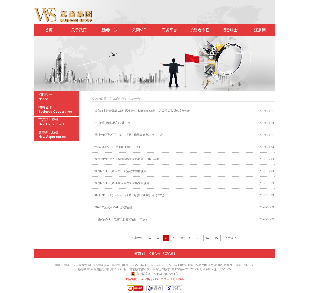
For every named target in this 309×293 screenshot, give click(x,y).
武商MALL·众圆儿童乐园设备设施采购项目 (121, 183)
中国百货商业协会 (172, 279)
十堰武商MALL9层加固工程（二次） (117, 147)
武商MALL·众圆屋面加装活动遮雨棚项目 (120, 171)
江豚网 (260, 30)
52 (216, 237)
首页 (49, 30)
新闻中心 (109, 30)
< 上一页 (137, 237)
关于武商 (79, 30)
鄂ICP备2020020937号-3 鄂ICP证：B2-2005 (201, 269)
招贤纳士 (230, 30)
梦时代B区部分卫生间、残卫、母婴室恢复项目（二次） (130, 195)
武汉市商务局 (149, 279)
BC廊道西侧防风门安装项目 (112, 123)
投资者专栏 (199, 30)
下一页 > (230, 237)
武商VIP (139, 30)
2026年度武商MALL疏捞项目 (113, 207)
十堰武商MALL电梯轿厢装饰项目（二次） (121, 219)
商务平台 (169, 30)
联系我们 (169, 253)
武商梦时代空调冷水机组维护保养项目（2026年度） (128, 159)
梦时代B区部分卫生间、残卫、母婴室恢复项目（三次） (130, 135)
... (198, 237)
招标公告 (154, 253)
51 (207, 237)
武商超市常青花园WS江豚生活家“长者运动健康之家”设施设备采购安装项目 (142, 110)
